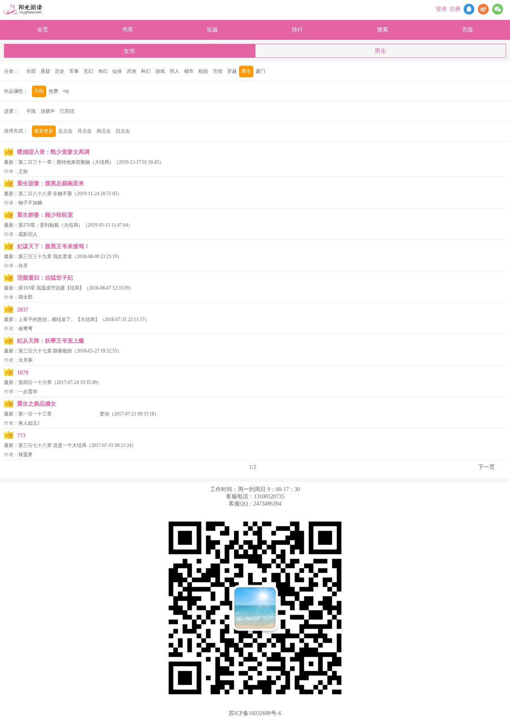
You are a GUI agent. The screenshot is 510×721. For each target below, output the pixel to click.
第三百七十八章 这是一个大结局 (52, 445)
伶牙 (23, 265)
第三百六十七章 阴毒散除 (45, 351)
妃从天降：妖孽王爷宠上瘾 (50, 341)
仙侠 (117, 71)
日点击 (123, 131)
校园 (203, 71)
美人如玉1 (29, 423)
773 (21, 436)
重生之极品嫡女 (36, 404)
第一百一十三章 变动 (63, 414)
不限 (39, 91)
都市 (189, 71)
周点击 (103, 131)
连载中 (48, 111)
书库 (127, 30)
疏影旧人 (27, 234)
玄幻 (88, 71)
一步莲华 (27, 391)
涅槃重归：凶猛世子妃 (45, 278)
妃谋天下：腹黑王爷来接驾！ (53, 246)
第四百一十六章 (35, 382)
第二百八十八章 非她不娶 (45, 193)
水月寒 (25, 360)
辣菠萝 (25, 454)
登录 (441, 9)
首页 (42, 30)
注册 (455, 9)
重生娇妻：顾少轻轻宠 (45, 215)
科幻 (146, 71)
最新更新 (43, 131)
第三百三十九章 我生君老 (45, 256)
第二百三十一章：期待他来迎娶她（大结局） (66, 162)
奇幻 (103, 71)
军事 (74, 71)
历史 (60, 71)
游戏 (160, 71)
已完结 (67, 111)
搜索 (382, 30)
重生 (246, 71)
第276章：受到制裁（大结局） (50, 225)
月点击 (84, 131)
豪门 (260, 71)
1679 (22, 373)
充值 (467, 30)
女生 (129, 51)
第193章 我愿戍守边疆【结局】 (51, 288)
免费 (53, 91)
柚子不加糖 (30, 203)
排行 (297, 30)
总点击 (65, 131)
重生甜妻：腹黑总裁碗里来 (50, 183)
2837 (22, 310)
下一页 (486, 467)
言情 (217, 71)
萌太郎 (25, 297)
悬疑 (45, 71)
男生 (380, 51)
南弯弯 (25, 328)
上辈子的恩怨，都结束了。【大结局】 (59, 319)
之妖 (23, 171)
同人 (174, 71)
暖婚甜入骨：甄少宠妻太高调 (53, 152)
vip (66, 91)
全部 (31, 71)
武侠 (131, 71)
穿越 (232, 71)
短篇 (212, 30)
